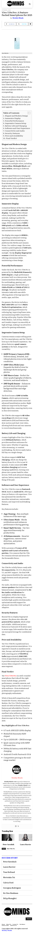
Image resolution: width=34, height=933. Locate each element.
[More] (30, 24)
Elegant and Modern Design (16, 116)
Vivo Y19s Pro (10, 675)
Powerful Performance (14, 121)
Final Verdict (11, 138)
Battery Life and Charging (16, 126)
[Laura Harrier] (25, 837)
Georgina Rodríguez (12, 887)
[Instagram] (16, 826)
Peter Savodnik (8, 844)
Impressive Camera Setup (15, 123)
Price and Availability (14, 136)
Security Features (12, 133)
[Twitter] (18, 826)
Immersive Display (13, 118)
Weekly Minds (17, 18)
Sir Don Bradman (10, 893)
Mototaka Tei (9, 877)
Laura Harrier (25, 844)
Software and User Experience (17, 128)
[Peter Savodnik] (8, 837)
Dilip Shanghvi (10, 898)
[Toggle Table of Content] (28, 112)
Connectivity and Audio (15, 131)
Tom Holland (9, 872)
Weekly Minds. (7, 930)
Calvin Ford (8, 882)
